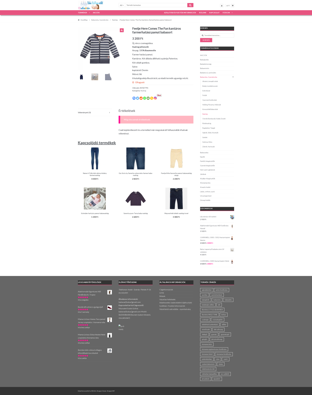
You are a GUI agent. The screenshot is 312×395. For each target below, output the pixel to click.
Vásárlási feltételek (167, 299)
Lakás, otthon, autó (207, 192)
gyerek (214, 334)
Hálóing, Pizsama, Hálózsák (211, 105)
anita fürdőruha (221, 290)
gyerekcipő (225, 334)
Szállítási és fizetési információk (180, 13)
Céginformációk (166, 289)
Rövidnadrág (206, 123)
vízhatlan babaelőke (209, 374)
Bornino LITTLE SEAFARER (212, 310)
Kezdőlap (84, 20)
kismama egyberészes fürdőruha (214, 349)
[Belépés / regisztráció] (221, 5)
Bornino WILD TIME (209, 315)
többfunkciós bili (208, 369)
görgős (204, 339)
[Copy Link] (151, 98)
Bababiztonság (205, 64)
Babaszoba (204, 152)
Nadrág (115, 20)
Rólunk (202, 13)
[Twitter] (137, 98)
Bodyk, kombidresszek (210, 86)
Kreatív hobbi (205, 187)
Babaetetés (204, 68)
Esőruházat (206, 91)
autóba (204, 295)
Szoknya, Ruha (207, 142)
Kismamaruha (205, 183)
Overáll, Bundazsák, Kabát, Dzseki (214, 119)
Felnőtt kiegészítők (207, 161)
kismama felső (207, 354)
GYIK (161, 293)
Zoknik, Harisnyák (208, 147)
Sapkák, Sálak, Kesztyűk (210, 133)
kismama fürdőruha (224, 354)
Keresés (206, 40)
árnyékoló (205, 379)
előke (224, 324)
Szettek (204, 137)
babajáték (205, 300)
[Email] (148, 98)
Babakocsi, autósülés (208, 73)
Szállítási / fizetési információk (172, 306)
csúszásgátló (218, 320)
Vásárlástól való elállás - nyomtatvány (175, 309)
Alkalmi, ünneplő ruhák (210, 81)
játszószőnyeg (216, 339)
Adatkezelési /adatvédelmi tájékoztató (175, 302)
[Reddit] (141, 98)
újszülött (217, 379)
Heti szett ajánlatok (207, 170)
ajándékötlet (207, 290)
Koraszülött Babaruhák (210, 109)
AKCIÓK (96, 13)
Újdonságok (206, 208)
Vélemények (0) (84, 112)
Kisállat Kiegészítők (207, 179)
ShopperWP (110, 391)
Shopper (99, 391)
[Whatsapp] (144, 98)
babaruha (217, 300)
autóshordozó (216, 295)
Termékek (82, 13)
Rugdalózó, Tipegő (208, 128)
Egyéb (202, 157)
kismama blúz (207, 344)
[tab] (95, 112)
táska (221, 364)
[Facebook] (134, 98)
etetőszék (206, 329)
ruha (217, 359)
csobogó (205, 320)
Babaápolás (204, 60)
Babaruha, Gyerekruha (99, 20)
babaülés (228, 300)
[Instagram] (155, 98)
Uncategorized (205, 196)
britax (223, 315)
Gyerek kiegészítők (207, 165)
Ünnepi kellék (205, 200)
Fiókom (226, 13)
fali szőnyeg (218, 329)
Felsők (204, 95)
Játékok (203, 174)
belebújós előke (208, 305)
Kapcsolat (214, 13)
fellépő (204, 334)
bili (219, 305)
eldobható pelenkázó (210, 324)
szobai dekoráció (208, 364)
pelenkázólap (207, 359)
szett (226, 359)
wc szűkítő (225, 374)
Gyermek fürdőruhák (209, 100)
